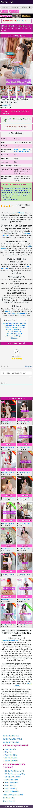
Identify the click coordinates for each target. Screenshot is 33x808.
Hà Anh (8, 546)
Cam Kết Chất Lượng (14, 336)
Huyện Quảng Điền (12, 791)
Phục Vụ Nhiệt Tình (14, 329)
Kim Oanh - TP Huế (25, 520)
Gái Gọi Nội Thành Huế (22, 26)
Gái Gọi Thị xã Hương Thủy (15, 774)
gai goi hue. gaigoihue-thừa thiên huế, (16, 188)
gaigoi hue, (12, 192)
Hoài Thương (8, 520)
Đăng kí (4, 11)
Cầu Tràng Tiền (10, 749)
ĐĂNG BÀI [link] (20, 21)
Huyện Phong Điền (12, 783)
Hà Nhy (8, 444)
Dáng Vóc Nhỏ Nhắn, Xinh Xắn (15, 325)
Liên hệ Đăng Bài (9, 801)
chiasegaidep (7, 105)
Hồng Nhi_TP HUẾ (8, 597)
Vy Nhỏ (8, 622)
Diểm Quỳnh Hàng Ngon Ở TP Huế (24, 622)
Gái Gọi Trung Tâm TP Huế (12, 739)
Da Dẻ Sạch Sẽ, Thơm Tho (15, 327)
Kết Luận (14, 338)
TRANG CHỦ (7, 26)
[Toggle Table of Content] (24, 320)
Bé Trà (24, 470)
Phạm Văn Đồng (11, 755)
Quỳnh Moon (24, 419)
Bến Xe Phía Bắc (7, 599)
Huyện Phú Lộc (10, 785)
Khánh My (8, 571)
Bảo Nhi (24, 571)
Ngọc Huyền (8, 470)
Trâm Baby (25, 495)
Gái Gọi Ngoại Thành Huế (15, 745)
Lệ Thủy (25, 444)
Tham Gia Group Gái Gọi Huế (13, 795)
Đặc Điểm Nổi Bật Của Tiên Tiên (14, 323)
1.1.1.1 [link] (10, 119)
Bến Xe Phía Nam (7, 422)
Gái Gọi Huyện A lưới (12, 777)
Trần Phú (8, 752)
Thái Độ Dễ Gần (16, 331)
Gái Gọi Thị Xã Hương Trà (14, 771)
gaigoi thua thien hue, (23, 192)
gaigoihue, (5, 195)
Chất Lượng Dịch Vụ (16, 333)
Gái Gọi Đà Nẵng (9, 798)
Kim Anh (8, 419)
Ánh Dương (8, 495)
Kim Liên (25, 546)
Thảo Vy (25, 597)
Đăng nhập (15, 11)
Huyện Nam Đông (11, 780)
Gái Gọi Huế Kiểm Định (11, 199)
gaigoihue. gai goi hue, (16, 195)
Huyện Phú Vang (11, 788)
